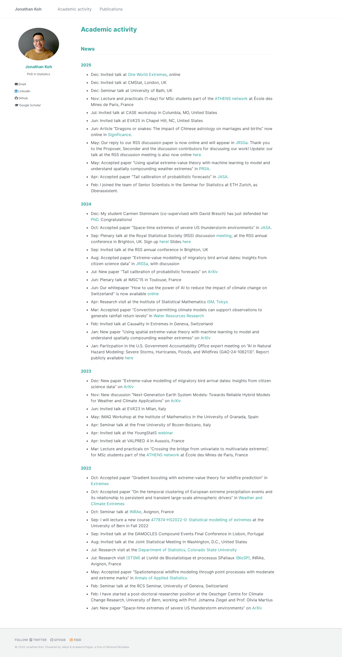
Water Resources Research (178, 315)
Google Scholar (30, 105)
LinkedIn (24, 91)
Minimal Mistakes (117, 647)
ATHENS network (231, 98)
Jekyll (65, 647)
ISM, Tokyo (217, 301)
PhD (94, 219)
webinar (165, 432)
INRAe (135, 511)
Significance (119, 134)
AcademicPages (82, 647)
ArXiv (213, 271)
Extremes (100, 483)
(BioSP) (243, 557)
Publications (111, 9)
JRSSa (242, 142)
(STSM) (133, 557)
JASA (222, 176)
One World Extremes (147, 74)
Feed (77, 640)
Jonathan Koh (28, 9)
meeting (224, 235)
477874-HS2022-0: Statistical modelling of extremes (201, 519)
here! (164, 241)
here (197, 154)
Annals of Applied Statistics (161, 577)
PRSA (204, 168)
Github (23, 98)
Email (22, 84)
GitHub (59, 640)
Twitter (39, 640)
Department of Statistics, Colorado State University (187, 549)
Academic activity (75, 9)
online (153, 293)
